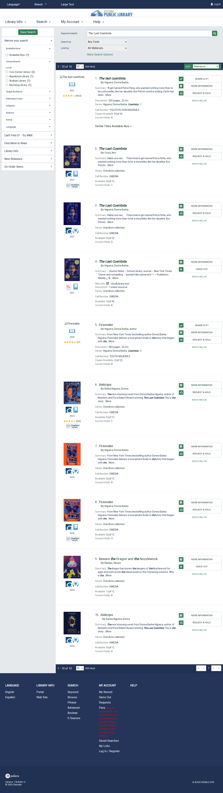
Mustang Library (18, 85)
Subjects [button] (10, 105)
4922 (78, 95)
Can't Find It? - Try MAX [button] (18, 135)
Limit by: (65, 48)
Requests (105, 702)
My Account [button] (70, 22)
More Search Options (100, 54)
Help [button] (97, 22)
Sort (188, 66)
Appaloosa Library (19, 76)
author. (121, 328)
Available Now (17, 55)
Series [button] (9, 119)
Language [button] (11, 127)
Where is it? (202, 79)
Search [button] (42, 22)
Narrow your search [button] (16, 40)
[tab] (28, 40)
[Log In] (212, 4)
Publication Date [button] (14, 98)
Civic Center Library (20, 72)
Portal (40, 692)
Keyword (73, 692)
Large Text (67, 4)
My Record (105, 692)
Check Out (202, 269)
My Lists (104, 746)
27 (78, 342)
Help (133, 685)
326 (78, 421)
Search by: (66, 42)
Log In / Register (109, 751)
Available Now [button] (13, 48)
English (9, 692)
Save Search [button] (28, 32)
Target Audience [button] (14, 91)
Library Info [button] (14, 22)
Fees (108, 721)
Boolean (73, 713)
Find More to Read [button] (15, 143)
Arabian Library (18, 80)
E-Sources (74, 718)
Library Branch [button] (13, 61)
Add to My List (199, 100)
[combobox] (107, 41)
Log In (217, 4)
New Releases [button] (13, 159)
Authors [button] (10, 112)
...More (107, 95)
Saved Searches (109, 740)
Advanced (74, 707)
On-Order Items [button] (13, 166)
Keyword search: (69, 33)
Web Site (42, 697)
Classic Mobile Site (203, 782)
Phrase (72, 702)
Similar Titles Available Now (112, 126)
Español (10, 697)
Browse (72, 697)
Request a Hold (202, 93)
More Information (201, 86)
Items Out (105, 697)
